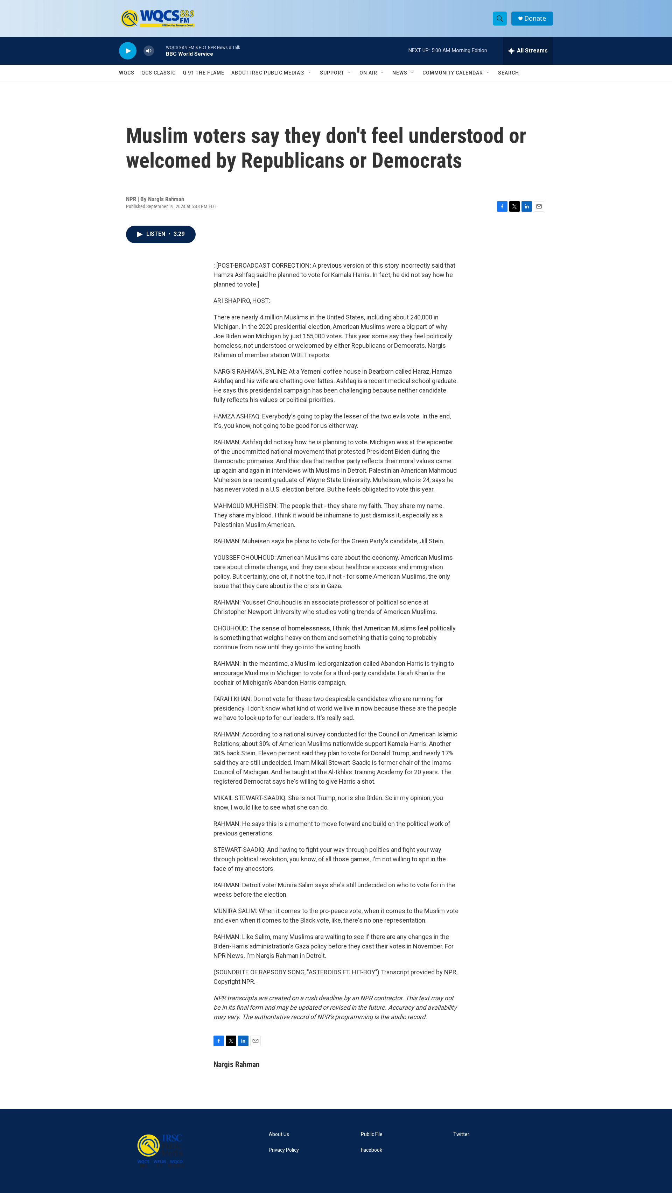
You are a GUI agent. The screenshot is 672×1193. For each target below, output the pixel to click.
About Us (279, 1134)
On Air (368, 73)
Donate (535, 18)
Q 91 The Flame (203, 73)
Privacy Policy (284, 1150)
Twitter (461, 1134)
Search (508, 73)
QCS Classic (158, 73)
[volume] (149, 51)
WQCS (126, 73)
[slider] (160, 50)
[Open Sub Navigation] (310, 73)
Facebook (371, 1150)
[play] (127, 51)
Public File (372, 1134)
